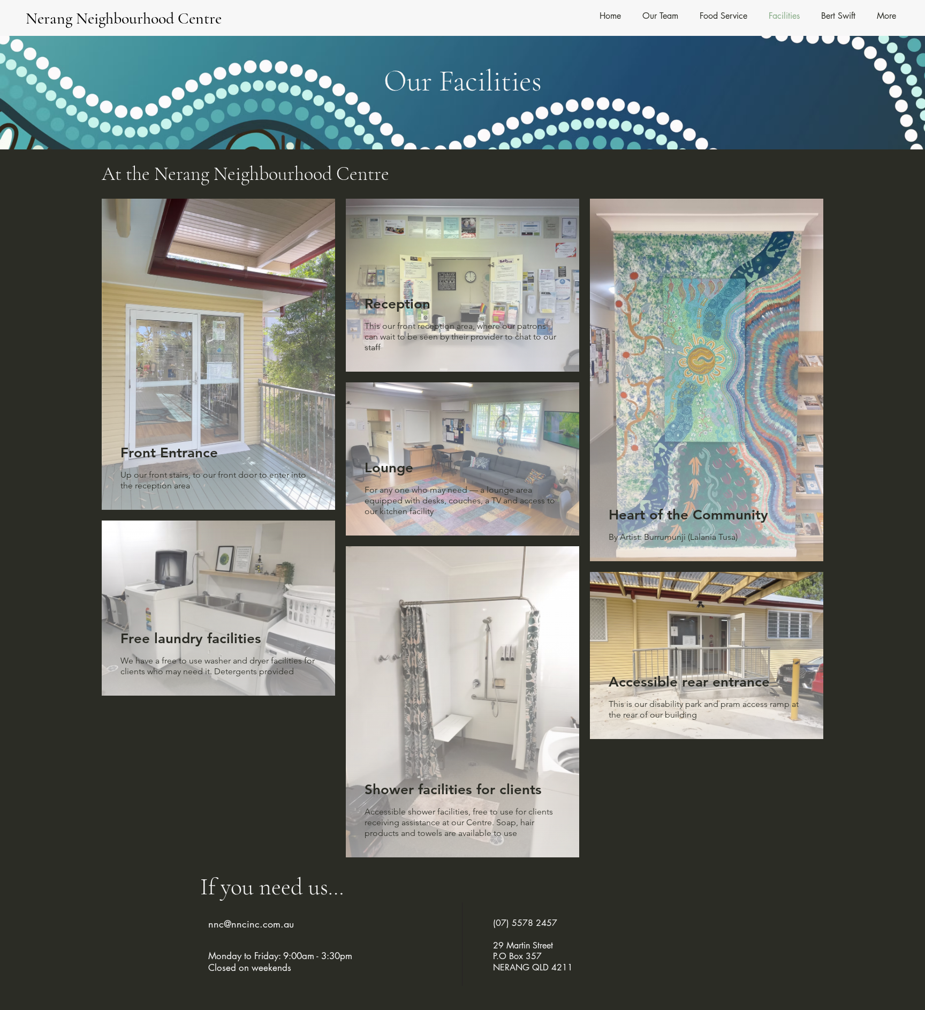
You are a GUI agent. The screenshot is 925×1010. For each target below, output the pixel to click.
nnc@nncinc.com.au (251, 923)
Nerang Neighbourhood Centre (124, 18)
